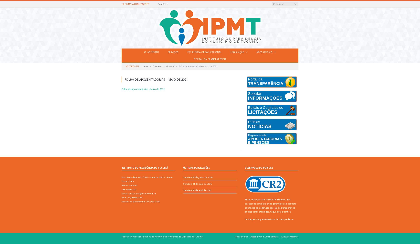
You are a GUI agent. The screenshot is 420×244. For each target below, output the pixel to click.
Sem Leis (163, 4)
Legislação (237, 52)
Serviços (173, 52)
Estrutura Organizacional (204, 52)
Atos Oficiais (264, 52)
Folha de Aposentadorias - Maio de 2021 (141, 89)
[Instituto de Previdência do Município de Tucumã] (210, 27)
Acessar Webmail (289, 236)
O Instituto (151, 52)
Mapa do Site (241, 236)
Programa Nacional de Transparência (274, 219)
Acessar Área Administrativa (265, 236)
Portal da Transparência (210, 59)
